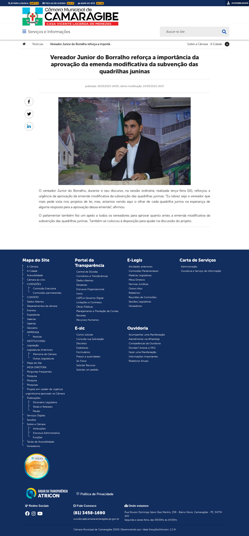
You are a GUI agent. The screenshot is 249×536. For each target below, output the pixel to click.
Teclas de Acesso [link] (59, 3)
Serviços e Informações (49, 31)
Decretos (81, 343)
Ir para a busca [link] (24, 3)
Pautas (36, 411)
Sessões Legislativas (140, 301)
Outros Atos (135, 288)
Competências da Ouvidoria (145, 343)
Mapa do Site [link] (91, 3)
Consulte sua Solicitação (90, 339)
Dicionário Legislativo (45, 402)
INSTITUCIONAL (36, 341)
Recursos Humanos (87, 320)
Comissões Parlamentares (143, 271)
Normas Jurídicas (138, 284)
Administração (189, 266)
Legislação (33, 345)
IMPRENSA (33, 332)
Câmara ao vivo (36, 279)
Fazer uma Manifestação (142, 352)
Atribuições (39, 428)
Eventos (31, 310)
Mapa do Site (34, 363)
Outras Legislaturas (43, 358)
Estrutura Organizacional (90, 289)
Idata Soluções (151, 529)
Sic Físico (81, 361)
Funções (37, 437)
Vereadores (33, 446)
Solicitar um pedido (87, 369)
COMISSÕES (34, 284)
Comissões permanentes (47, 293)
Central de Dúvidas (87, 271)
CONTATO (33, 297)
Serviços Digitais (36, 415)
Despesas (81, 285)
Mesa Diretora (137, 279)
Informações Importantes (143, 356)
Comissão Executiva (44, 288)
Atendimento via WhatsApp (144, 339)
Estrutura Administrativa (46, 433)
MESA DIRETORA (36, 367)
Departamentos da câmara (42, 306)
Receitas (81, 315)
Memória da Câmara (45, 354)
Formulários (83, 352)
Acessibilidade (35, 275)
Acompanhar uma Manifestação (147, 334)
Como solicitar (84, 334)
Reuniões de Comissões (143, 297)
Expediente (33, 314)
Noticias (37, 44)
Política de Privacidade (96, 494)
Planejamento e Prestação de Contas (97, 311)
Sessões (31, 420)
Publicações (33, 398)
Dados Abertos (35, 301)
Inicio (79, 293)
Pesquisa (32, 376)
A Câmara (32, 266)
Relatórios (134, 293)
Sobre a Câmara (197, 44)
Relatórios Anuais (138, 361)
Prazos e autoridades (88, 356)
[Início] (24, 44)
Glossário (32, 328)
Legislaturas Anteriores (40, 349)
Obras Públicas (84, 306)
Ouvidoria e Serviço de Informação (201, 271)
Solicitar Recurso (85, 365)
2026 (115, 529)
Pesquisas (32, 384)
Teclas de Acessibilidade (40, 441)
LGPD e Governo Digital (89, 298)
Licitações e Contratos (89, 302)
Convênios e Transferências (92, 276)
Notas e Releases (42, 406)
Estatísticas (82, 347)
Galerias (31, 319)
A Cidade (216, 44)
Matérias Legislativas (140, 275)
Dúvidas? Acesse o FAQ (142, 347)
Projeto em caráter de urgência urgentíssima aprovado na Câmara (45, 391)
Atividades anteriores (140, 266)
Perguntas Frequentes (39, 371)
